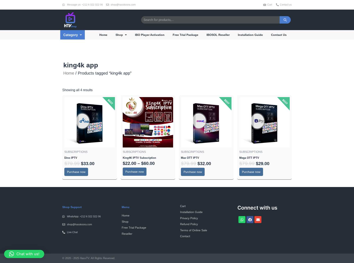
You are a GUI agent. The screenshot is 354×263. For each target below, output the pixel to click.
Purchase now (76, 171)
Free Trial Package (185, 34)
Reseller (127, 233)
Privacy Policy (189, 218)
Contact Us (279, 34)
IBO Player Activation (150, 34)
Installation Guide (250, 34)
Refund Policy (189, 224)
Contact (185, 236)
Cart (183, 206)
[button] (72, 35)
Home (103, 34)
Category (70, 35)
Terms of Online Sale (193, 230)
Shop (119, 34)
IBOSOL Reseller (218, 34)
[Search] (285, 20)
